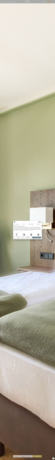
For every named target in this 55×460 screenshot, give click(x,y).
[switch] (24, 234)
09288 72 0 (45, 1)
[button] (53, 458)
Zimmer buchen (37, 456)
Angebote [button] (13, 1)
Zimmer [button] (10, 1)
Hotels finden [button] (6, 1)
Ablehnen (18, 237)
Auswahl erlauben (27, 237)
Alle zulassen (36, 237)
